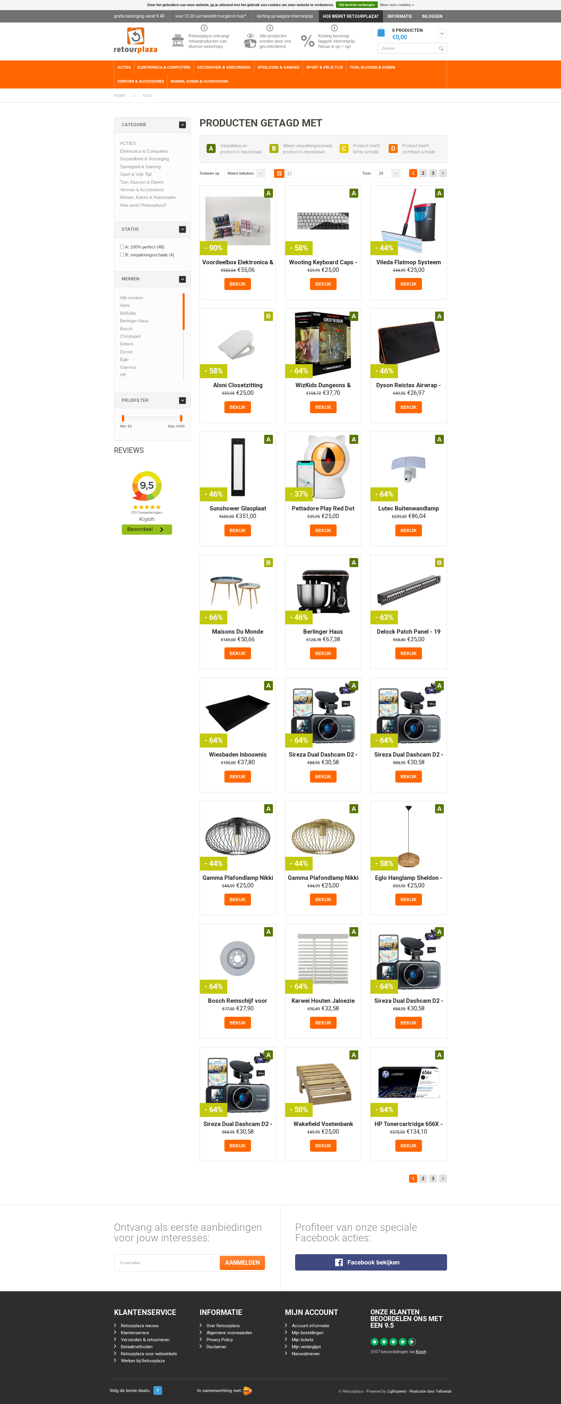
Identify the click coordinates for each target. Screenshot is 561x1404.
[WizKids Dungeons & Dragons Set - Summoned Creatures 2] (323, 344)
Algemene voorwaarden (229, 1332)
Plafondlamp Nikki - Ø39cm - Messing (323, 880)
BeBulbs (128, 313)
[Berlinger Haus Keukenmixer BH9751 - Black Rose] (323, 590)
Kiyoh (421, 1351)
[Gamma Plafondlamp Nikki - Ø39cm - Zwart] (237, 836)
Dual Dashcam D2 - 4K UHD (323, 757)
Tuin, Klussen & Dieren (372, 67)
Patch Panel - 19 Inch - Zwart (408, 634)
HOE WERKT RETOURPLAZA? (351, 16)
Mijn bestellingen (307, 1332)
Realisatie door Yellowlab (430, 1391)
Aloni (124, 305)
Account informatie (310, 1325)
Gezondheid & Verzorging (224, 67)
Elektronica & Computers (163, 67)
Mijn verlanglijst (306, 1346)
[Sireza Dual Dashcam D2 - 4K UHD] (323, 713)
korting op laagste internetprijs (285, 16)
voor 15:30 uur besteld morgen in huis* (210, 16)
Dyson (126, 351)
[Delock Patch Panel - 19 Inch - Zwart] (408, 590)
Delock (127, 343)
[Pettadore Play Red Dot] (323, 467)
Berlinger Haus (134, 320)
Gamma (128, 367)
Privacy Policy (220, 1339)
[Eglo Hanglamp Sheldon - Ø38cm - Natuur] (408, 836)
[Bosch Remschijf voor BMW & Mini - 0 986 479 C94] (237, 959)
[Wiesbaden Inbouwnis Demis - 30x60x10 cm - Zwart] (237, 713)
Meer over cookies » (397, 5)
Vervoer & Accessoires (140, 81)
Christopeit (130, 336)
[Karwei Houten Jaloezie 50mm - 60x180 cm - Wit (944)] (323, 959)
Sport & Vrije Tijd (324, 67)
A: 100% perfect (144, 246)
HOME (119, 95)
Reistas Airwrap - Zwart (408, 388)
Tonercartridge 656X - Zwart (409, 1126)
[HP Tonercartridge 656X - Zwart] (408, 1082)
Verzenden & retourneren (145, 1339)
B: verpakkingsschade (149, 254)
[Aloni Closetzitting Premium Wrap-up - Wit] (237, 344)
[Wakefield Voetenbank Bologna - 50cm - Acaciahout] (323, 1082)
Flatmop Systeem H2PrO (408, 265)
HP (123, 374)
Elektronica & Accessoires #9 (237, 265)
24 (381, 173)
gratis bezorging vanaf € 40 (139, 16)
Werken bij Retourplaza (143, 1360)
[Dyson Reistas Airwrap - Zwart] (408, 344)
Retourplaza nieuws (140, 1325)
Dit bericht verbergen (357, 5)
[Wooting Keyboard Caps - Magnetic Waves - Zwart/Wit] (323, 221)
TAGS (147, 95)
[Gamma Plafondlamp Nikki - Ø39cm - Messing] (323, 836)
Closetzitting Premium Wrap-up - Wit (238, 388)
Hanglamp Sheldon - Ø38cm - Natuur (408, 880)
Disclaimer (216, 1346)
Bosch (126, 328)
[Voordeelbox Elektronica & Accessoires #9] (237, 221)
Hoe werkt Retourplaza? (143, 205)
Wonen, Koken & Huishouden (199, 81)
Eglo (124, 359)
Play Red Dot (323, 508)
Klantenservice (135, 1332)
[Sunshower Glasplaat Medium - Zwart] (237, 467)
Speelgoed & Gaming (278, 67)
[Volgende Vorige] (443, 173)
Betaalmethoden (137, 1346)
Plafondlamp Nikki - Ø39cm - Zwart (237, 880)
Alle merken (131, 297)
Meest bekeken (241, 173)
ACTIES (124, 67)
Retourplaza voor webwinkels (149, 1353)
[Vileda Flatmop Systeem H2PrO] (408, 221)
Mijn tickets (303, 1339)
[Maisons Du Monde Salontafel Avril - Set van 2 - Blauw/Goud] (237, 590)
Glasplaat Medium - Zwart (237, 511)
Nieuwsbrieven (306, 1353)
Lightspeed (396, 1391)
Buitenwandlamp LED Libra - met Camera (408, 511)
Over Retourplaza (223, 1325)
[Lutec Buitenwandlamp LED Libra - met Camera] (408, 467)
